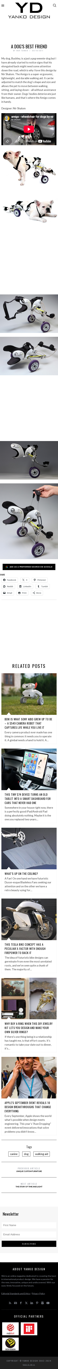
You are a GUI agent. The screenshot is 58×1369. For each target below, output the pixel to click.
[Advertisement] (29, 32)
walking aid (41, 1154)
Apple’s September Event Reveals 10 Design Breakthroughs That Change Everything (28, 1107)
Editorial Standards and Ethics (15, 1293)
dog (26, 1154)
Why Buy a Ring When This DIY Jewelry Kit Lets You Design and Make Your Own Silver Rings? (28, 1028)
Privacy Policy (38, 1293)
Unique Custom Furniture (29, 1169)
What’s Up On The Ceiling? (21, 874)
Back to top (28, 1365)
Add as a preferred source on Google (31, 567)
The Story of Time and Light (29, 1185)
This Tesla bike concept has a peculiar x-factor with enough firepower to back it (25, 948)
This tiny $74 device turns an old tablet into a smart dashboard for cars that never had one (28, 798)
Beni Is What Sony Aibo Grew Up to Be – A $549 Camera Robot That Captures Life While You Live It (28, 723)
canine (13, 1154)
